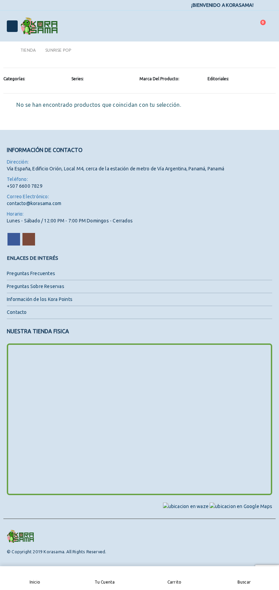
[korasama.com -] (39, 26)
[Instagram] (267, 5)
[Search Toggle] (242, 26)
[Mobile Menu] (12, 26)
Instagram (28, 239)
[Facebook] (258, 5)
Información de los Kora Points (39, 299)
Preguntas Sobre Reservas (35, 286)
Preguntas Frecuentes (31, 273)
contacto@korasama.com (34, 203)
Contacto (17, 312)
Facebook (13, 239)
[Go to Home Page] (9, 50)
